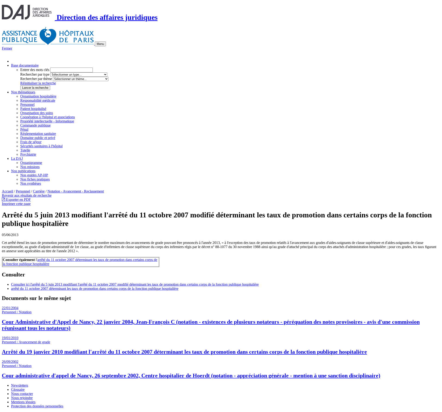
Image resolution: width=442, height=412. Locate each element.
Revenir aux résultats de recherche (27, 195)
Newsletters (19, 385)
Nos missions (30, 167)
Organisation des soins (36, 113)
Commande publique (35, 125)
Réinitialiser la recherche (38, 83)
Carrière (39, 191)
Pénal (24, 129)
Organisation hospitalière (38, 96)
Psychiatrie (28, 154)
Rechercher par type (34, 74)
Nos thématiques (23, 92)
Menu (100, 44)
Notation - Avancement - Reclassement (75, 191)
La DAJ (17, 158)
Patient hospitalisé (33, 109)
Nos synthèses (30, 183)
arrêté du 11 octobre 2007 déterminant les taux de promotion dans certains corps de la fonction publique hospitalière (94, 288)
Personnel (27, 105)
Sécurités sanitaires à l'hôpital (41, 146)
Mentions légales (23, 402)
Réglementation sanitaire (38, 134)
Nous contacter (22, 394)
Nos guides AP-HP (34, 175)
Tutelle (25, 150)
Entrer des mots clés (34, 70)
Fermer (7, 48)
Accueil (7, 191)
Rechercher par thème (36, 79)
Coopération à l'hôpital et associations (47, 117)
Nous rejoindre (22, 398)
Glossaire (18, 389)
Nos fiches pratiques (35, 179)
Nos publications (23, 171)
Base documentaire (25, 65)
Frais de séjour (30, 142)
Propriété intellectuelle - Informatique (47, 121)
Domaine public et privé (37, 138)
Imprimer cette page (16, 204)
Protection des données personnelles (37, 406)
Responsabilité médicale (37, 100)
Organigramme (31, 163)
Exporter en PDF (18, 200)
